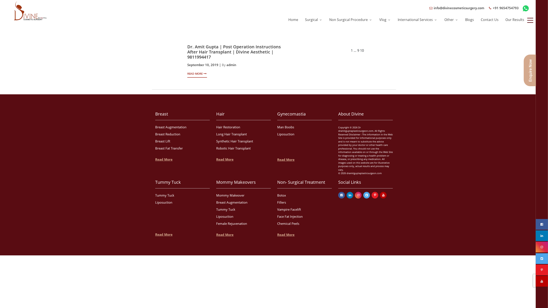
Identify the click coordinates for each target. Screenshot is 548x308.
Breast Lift (162, 141)
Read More (195, 74)
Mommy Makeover (230, 195)
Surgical (312, 19)
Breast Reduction (167, 134)
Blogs (469, 19)
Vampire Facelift (289, 209)
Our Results (514, 19)
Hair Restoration (228, 127)
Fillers (281, 202)
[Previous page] (318, 50)
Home (293, 19)
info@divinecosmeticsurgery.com (458, 8)
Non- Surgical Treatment (301, 182)
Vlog (383, 19)
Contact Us (490, 19)
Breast (161, 114)
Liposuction (285, 134)
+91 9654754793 (505, 8)
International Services (416, 19)
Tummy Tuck (168, 182)
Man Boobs (285, 127)
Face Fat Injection (290, 216)
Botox (281, 195)
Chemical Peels (288, 223)
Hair (220, 114)
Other (449, 19)
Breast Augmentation (170, 127)
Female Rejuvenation (231, 223)
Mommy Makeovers (236, 182)
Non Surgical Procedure (349, 19)
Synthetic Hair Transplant (234, 141)
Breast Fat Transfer (169, 148)
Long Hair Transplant (231, 134)
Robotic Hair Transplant (233, 148)
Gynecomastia (291, 114)
